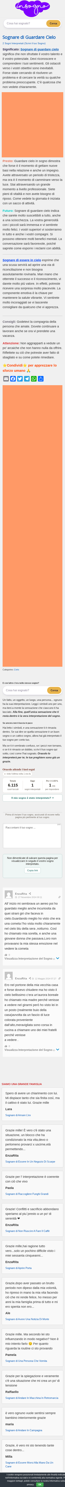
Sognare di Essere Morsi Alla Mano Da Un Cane (29, 1464)
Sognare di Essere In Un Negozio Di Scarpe (30, 1161)
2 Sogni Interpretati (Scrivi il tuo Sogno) (24, 43)
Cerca (53, 23)
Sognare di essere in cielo (22, 260)
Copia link (32, 870)
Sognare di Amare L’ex (18, 1115)
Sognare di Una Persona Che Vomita (26, 1360)
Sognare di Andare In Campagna (23, 1430)
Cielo (16, 669)
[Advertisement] (32, 124)
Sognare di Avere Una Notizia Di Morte (27, 1319)
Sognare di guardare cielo (39, 49)
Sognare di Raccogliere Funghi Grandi (26, 1193)
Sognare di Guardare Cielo (29, 37)
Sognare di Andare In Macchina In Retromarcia (31, 1397)
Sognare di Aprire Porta (18, 1267)
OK (39, 1484)
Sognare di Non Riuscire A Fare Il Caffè (27, 1230)
